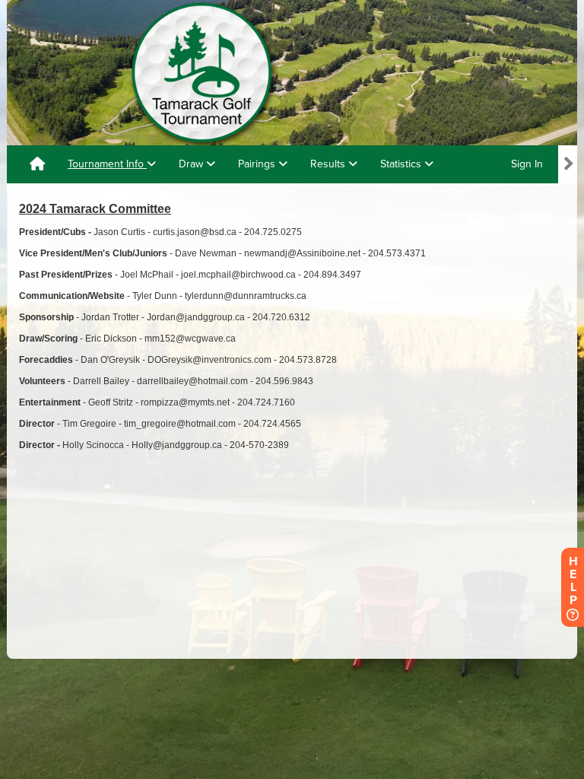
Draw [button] (192, 163)
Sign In (527, 163)
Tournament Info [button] (107, 163)
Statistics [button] (402, 163)
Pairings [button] (258, 163)
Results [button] (329, 163)
